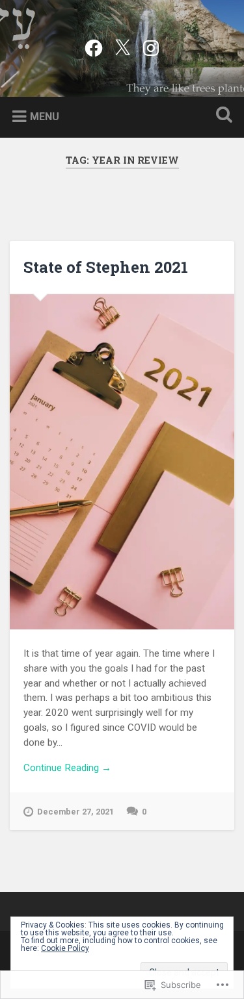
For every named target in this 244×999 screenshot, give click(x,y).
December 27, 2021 (75, 811)
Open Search (221, 116)
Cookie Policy (65, 948)
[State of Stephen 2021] (122, 462)
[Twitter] (122, 46)
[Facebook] (93, 46)
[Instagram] (151, 46)
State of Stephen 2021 (105, 267)
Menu (44, 116)
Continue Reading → (67, 768)
